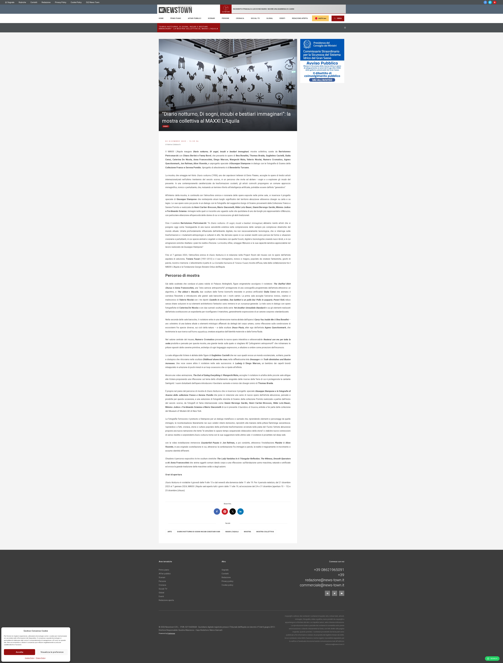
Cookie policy (227, 585)
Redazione (46, 2)
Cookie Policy (29, 658)
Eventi (282, 18)
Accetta (19, 652)
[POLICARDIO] (322, 61)
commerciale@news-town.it (322, 585)
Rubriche (22, 2)
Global (269, 18)
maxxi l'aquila (232, 532)
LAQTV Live (322, 18)
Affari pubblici (194, 18)
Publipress (171, 633)
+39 (341, 575)
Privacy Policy (40, 658)
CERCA (339, 18)
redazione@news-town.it (324, 580)
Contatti (34, 2)
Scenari (211, 18)
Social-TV (255, 18)
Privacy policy (227, 581)
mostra (247, 532)
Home (161, 18)
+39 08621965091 (329, 569)
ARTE (170, 532)
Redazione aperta (300, 18)
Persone (225, 18)
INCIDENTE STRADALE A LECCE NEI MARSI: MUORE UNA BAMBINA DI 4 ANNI (263, 9)
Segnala (10, 2)
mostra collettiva (265, 532)
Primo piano (175, 18)
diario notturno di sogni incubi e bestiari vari (198, 532)
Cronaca (240, 18)
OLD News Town (92, 2)
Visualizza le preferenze (52, 652)
